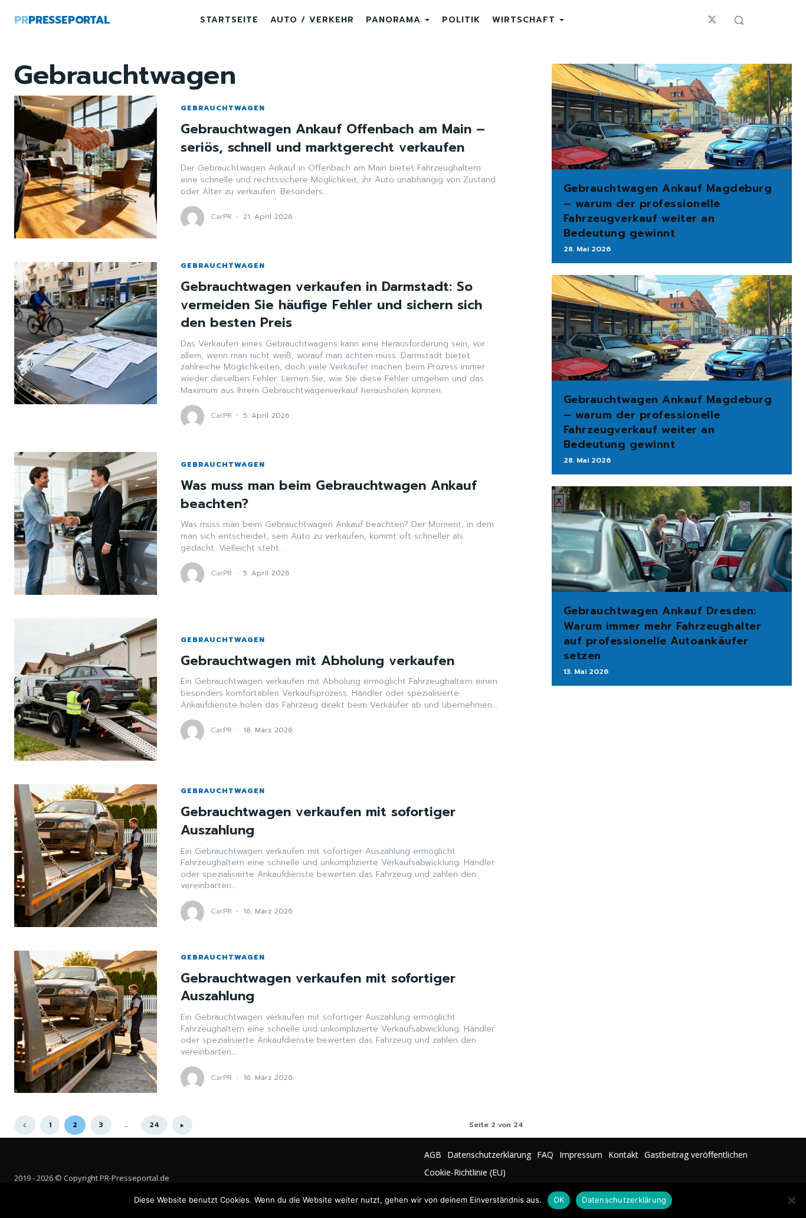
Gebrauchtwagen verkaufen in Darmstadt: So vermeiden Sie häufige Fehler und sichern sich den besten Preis (331, 305)
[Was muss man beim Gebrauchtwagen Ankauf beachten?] (85, 523)
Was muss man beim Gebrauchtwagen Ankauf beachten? (329, 494)
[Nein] (791, 1200)
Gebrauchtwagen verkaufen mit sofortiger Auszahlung (318, 821)
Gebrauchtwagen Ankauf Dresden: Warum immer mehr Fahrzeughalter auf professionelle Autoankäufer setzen (662, 633)
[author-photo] (194, 218)
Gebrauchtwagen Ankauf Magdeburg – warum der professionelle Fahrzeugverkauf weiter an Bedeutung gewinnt (667, 210)
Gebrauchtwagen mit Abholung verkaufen (317, 660)
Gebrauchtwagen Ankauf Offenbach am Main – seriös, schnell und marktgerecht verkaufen (333, 138)
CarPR (221, 216)
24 (154, 1124)
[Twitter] (712, 20)
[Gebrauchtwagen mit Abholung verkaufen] (85, 689)
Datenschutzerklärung (624, 1199)
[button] (738, 20)
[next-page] (182, 1125)
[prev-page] (24, 1125)
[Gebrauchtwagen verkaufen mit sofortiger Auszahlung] (85, 855)
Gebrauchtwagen (223, 108)
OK (559, 1199)
